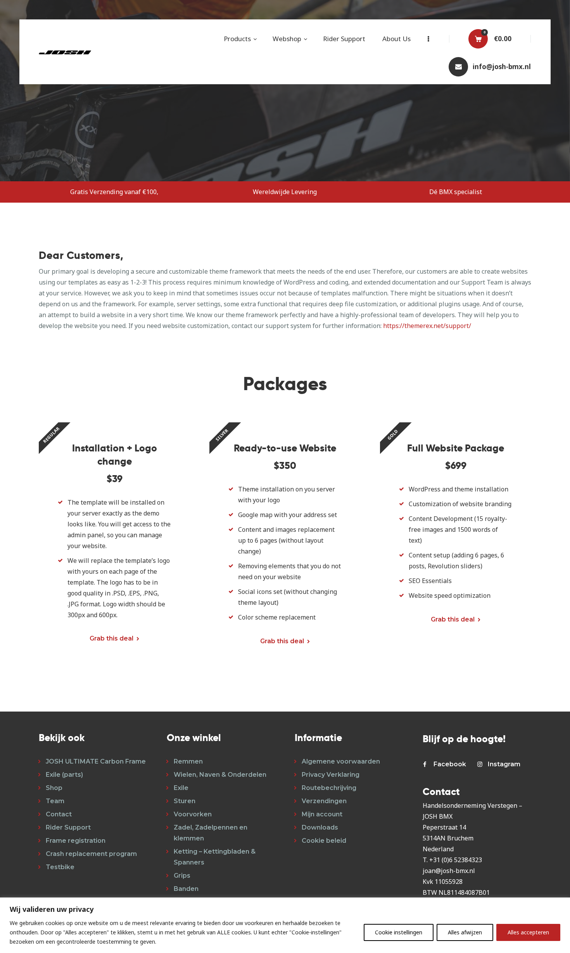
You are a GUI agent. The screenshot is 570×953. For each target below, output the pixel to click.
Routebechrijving (329, 788)
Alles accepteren (528, 932)
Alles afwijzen (465, 932)
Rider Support (68, 827)
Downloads (320, 827)
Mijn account (322, 814)
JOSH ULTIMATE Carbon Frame (96, 761)
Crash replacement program (91, 854)
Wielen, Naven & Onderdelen (220, 774)
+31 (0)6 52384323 (455, 860)
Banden (186, 888)
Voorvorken (193, 814)
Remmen (188, 761)
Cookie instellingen (398, 932)
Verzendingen (324, 801)
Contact (59, 814)
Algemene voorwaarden (341, 761)
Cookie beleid (324, 840)
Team (55, 801)
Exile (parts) (64, 774)
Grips (182, 875)
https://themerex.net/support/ (427, 325)
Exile (181, 788)
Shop (54, 788)
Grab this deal (111, 638)
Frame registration (75, 840)
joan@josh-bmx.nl (449, 870)
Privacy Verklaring (330, 774)
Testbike (60, 867)
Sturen (184, 801)
